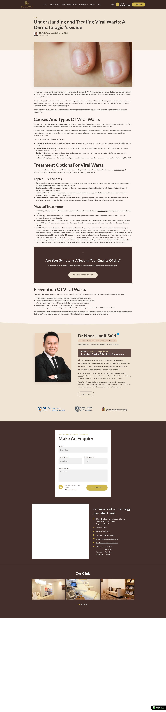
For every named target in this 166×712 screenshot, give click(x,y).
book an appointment (83, 275)
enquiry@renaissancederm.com (107, 539)
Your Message (64, 468)
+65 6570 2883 (71, 490)
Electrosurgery (103, 211)
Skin (35, 17)
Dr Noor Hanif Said (61, 33)
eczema (92, 384)
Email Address (64, 457)
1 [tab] (79, 604)
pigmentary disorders (85, 387)
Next (139, 590)
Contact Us (138, 4)
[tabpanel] (48, 589)
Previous (27, 592)
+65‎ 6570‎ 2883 (101, 528)
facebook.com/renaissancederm (107, 543)
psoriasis (98, 384)
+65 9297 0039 (101, 535)
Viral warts (37, 124)
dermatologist (119, 170)
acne (112, 384)
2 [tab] (81, 604)
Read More (86, 394)
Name (61, 446)
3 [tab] (84, 604)
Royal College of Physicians (103, 363)
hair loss (104, 384)
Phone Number (89, 457)
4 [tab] (86, 604)
